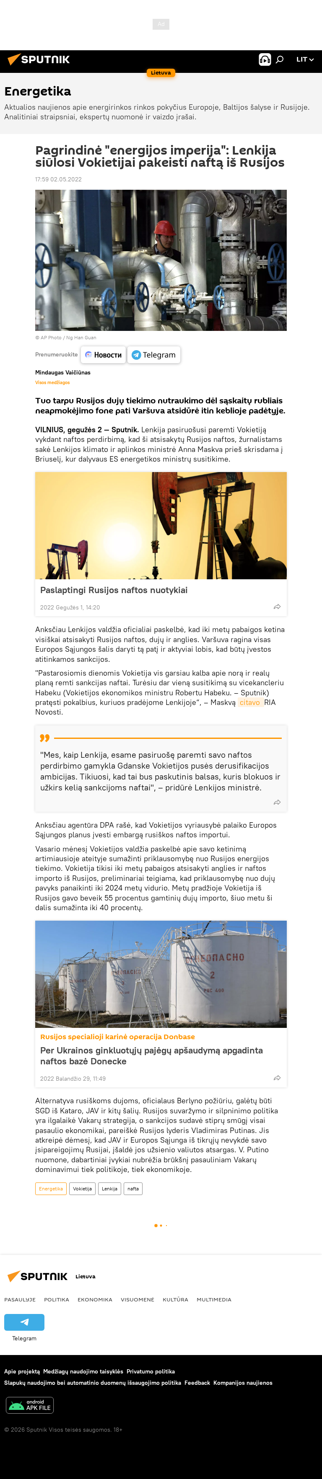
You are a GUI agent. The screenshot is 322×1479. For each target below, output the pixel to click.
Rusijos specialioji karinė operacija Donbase (117, 1037)
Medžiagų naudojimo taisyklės (83, 1371)
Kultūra (175, 1299)
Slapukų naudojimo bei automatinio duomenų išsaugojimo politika (92, 1382)
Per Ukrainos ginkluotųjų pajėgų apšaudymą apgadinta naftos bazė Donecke (151, 1055)
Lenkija (109, 1188)
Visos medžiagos (52, 382)
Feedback (197, 1382)
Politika (56, 1299)
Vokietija (82, 1188)
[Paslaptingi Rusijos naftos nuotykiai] (161, 525)
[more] (277, 606)
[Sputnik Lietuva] (41, 66)
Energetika (51, 1188)
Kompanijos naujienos (243, 1382)
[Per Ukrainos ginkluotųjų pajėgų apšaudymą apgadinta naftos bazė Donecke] (161, 974)
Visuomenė (137, 1299)
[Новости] (103, 354)
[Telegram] (153, 354)
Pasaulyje (20, 1299)
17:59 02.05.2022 (58, 179)
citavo (251, 702)
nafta (133, 1188)
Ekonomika (95, 1299)
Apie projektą (22, 1371)
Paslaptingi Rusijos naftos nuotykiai (114, 589)
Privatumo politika (151, 1371)
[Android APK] (29, 1406)
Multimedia (214, 1299)
